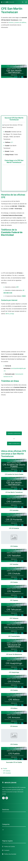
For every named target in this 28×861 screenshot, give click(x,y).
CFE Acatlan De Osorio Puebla (14, 474)
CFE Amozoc (14, 726)
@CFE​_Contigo (10, 313)
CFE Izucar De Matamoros (14, 654)
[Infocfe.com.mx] (6, 2)
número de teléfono (20, 22)
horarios (11, 22)
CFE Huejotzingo (14, 672)
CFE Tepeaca (14, 600)
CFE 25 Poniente (14, 528)
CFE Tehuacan (14, 618)
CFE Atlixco (14, 708)
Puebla (5, 768)
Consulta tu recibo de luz (14, 433)
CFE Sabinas (6, 770)
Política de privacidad (10, 854)
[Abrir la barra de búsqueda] (22, 2)
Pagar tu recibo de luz (14, 443)
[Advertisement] (14, 46)
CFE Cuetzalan (14, 510)
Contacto (6, 850)
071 (12, 142)
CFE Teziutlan (14, 564)
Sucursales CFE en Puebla (14, 762)
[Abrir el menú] (3, 830)
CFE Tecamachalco (14, 636)
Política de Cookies (9, 846)
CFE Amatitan (7, 773)
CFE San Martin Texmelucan (14, 492)
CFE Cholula (14, 546)
